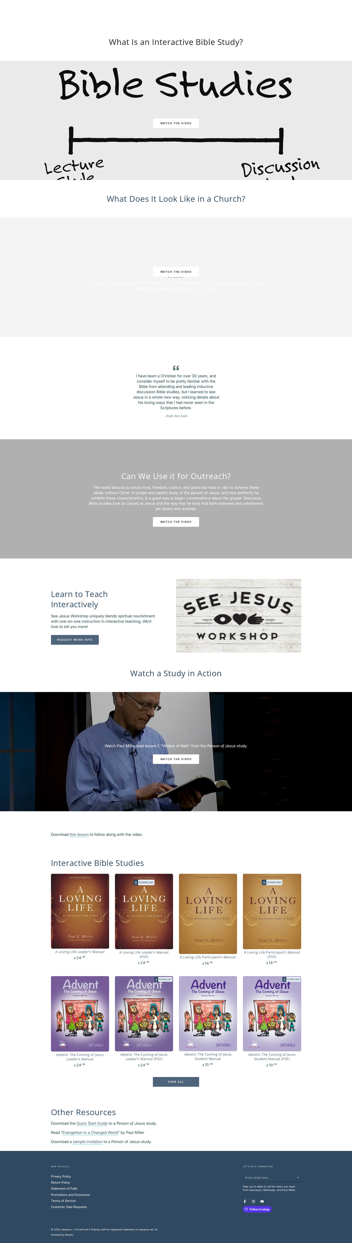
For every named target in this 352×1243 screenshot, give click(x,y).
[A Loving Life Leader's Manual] (80, 911)
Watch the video (176, 123)
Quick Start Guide (92, 1123)
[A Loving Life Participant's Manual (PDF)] (272, 911)
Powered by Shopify (62, 1234)
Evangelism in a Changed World (90, 1132)
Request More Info (75, 639)
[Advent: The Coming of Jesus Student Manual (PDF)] (272, 1013)
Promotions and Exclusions (70, 1195)
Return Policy (60, 1182)
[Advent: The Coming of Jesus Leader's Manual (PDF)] (144, 1013)
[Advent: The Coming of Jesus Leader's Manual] (80, 1014)
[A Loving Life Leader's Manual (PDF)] (144, 911)
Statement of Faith (64, 1188)
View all (176, 1081)
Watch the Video (176, 521)
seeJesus (66, 1229)
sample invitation (87, 1141)
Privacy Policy (61, 1176)
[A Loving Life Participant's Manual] (208, 914)
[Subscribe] (299, 1177)
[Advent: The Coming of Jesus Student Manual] (208, 1013)
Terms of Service (63, 1201)
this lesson (79, 834)
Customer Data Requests (69, 1207)
